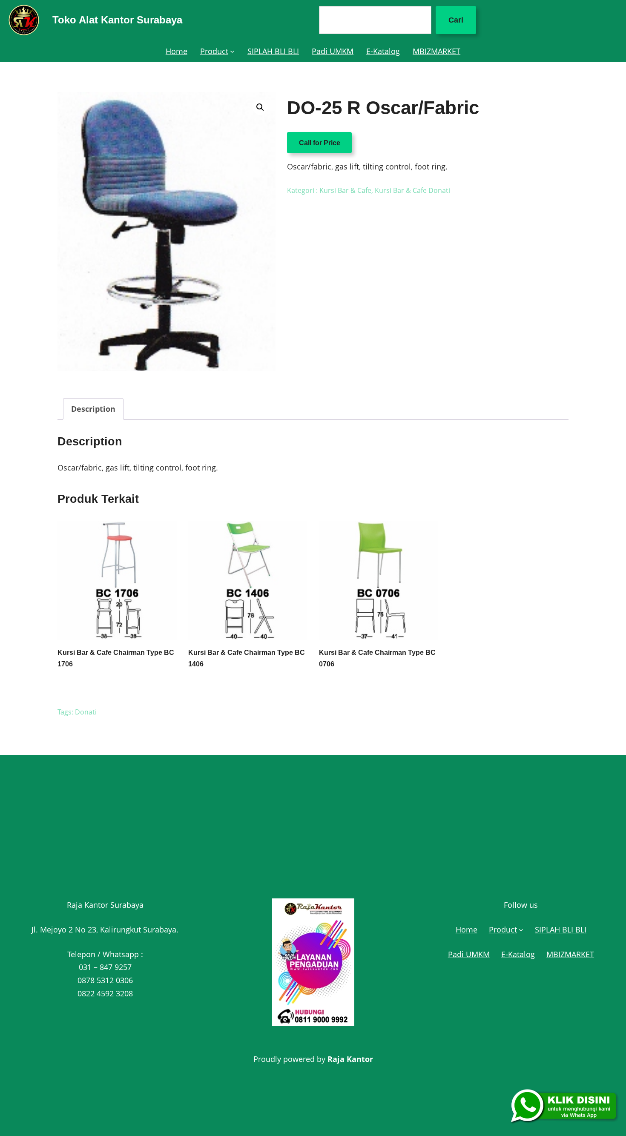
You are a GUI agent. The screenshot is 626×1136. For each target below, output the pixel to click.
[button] (260, 107)
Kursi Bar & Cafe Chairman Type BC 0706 (377, 658)
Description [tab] (93, 409)
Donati (86, 712)
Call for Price (319, 142)
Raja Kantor (350, 1059)
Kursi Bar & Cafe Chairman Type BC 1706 (115, 658)
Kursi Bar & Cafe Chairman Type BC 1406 (246, 658)
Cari (455, 20)
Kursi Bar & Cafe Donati (412, 190)
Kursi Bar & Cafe (345, 190)
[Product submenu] (232, 51)
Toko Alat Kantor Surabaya (117, 20)
